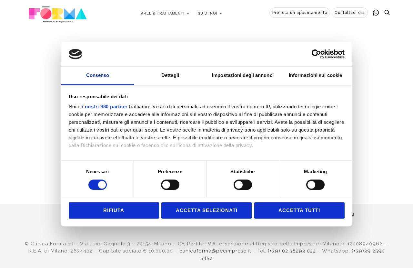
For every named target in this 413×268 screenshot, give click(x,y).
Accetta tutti (299, 210)
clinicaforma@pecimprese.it (215, 251)
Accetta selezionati (206, 210)
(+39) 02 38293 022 (292, 251)
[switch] (170, 184)
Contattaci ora (350, 12)
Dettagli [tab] (170, 75)
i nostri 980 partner (105, 107)
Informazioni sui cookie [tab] (315, 75)
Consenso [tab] (97, 75)
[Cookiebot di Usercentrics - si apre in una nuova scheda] (316, 54)
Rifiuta (113, 210)
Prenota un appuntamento (299, 12)
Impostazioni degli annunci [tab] (243, 75)
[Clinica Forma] (58, 13)
